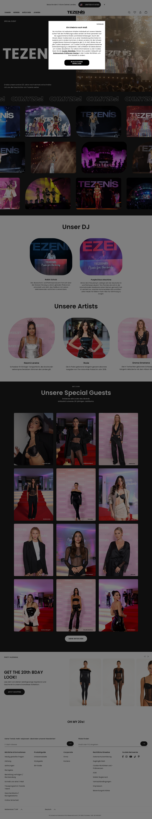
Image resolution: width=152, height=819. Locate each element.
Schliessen (100, 24)
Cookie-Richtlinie (69, 51)
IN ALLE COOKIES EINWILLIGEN (77, 63)
